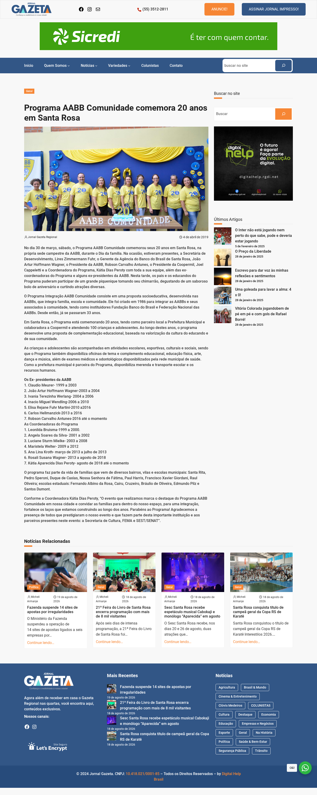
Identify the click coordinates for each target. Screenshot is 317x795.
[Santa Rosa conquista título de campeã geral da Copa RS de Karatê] (111, 736)
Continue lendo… (40, 643)
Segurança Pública (232, 751)
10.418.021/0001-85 (142, 774)
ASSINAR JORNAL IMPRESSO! (274, 9)
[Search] (283, 65)
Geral (29, 91)
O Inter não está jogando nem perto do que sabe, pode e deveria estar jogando (263, 235)
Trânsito (261, 751)
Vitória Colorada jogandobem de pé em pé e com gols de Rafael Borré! (262, 314)
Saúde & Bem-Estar (253, 742)
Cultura (224, 714)
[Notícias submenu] (96, 65)
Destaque (245, 714)
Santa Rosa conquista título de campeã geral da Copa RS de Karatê (258, 611)
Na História (264, 732)
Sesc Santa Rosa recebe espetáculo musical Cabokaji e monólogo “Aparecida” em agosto (192, 611)
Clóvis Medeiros (230, 705)
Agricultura (227, 687)
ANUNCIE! (219, 9)
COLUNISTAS (260, 705)
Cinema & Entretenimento (238, 696)
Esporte (224, 732)
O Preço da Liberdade (253, 251)
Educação (226, 723)
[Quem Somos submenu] (69, 65)
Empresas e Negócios (258, 723)
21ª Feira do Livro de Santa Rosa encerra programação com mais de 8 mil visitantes (123, 611)
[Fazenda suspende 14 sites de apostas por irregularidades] (111, 689)
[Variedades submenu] (129, 65)
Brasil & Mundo (255, 687)
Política (34, 587)
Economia (268, 714)
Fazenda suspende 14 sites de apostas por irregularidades (52, 609)
